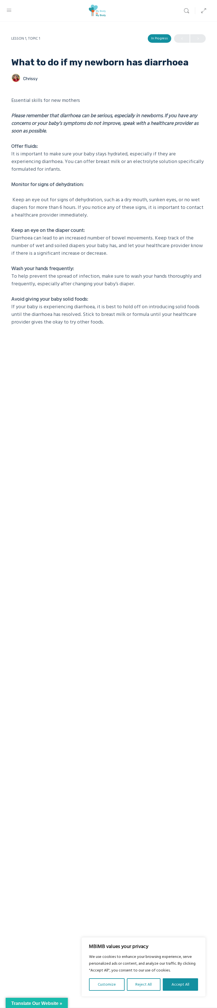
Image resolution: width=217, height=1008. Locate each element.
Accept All (180, 984)
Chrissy (30, 78)
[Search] (188, 11)
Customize (107, 984)
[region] (143, 967)
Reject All (143, 984)
